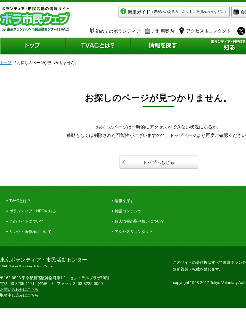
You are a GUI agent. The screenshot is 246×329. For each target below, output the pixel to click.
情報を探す (124, 201)
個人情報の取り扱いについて (140, 221)
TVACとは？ (20, 201)
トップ (6, 62)
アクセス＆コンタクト (134, 231)
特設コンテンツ (128, 211)
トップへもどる (158, 162)
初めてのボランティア (117, 31)
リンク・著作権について (30, 231)
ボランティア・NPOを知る (32, 211)
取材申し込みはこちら (19, 295)
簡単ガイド (178, 11)
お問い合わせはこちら (19, 289)
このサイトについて (26, 221)
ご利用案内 (163, 31)
